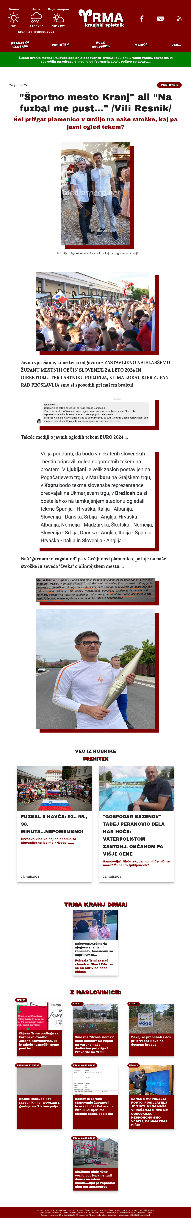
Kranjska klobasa (20, 45)
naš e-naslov (148, 1210)
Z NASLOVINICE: (95, 992)
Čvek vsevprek (101, 45)
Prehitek (60, 45)
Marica (141, 45)
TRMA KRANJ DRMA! (95, 904)
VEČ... (176, 45)
